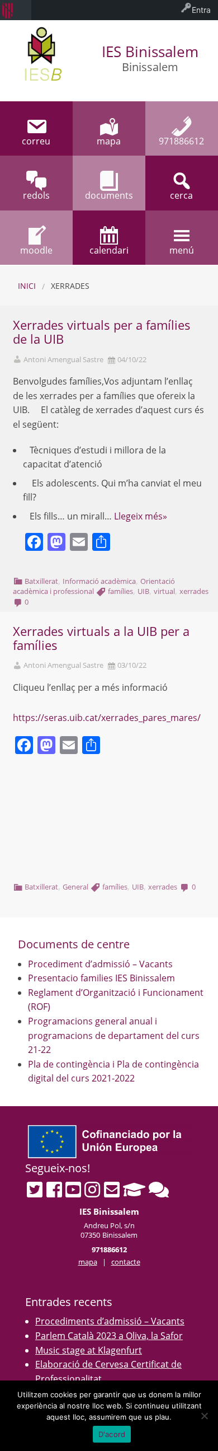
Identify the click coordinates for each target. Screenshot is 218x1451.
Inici (27, 285)
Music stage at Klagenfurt (88, 1350)
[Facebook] (54, 1190)
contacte (125, 1262)
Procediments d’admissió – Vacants (109, 1321)
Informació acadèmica (99, 581)
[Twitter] (34, 1190)
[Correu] (112, 1190)
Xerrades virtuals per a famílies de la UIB (102, 332)
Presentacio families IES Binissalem (101, 978)
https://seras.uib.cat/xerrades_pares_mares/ (107, 718)
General (75, 887)
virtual (164, 591)
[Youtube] (73, 1190)
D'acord (112, 1434)
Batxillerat (41, 581)
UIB (143, 591)
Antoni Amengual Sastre (63, 359)
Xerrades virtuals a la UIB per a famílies (101, 638)
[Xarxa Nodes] (159, 1190)
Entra (201, 10)
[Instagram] (92, 1190)
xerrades (193, 591)
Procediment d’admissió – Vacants (100, 964)
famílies (120, 591)
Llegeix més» (140, 516)
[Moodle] (134, 1190)
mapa (87, 1262)
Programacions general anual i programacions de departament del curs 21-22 (114, 1035)
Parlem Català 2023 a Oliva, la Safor (109, 1336)
